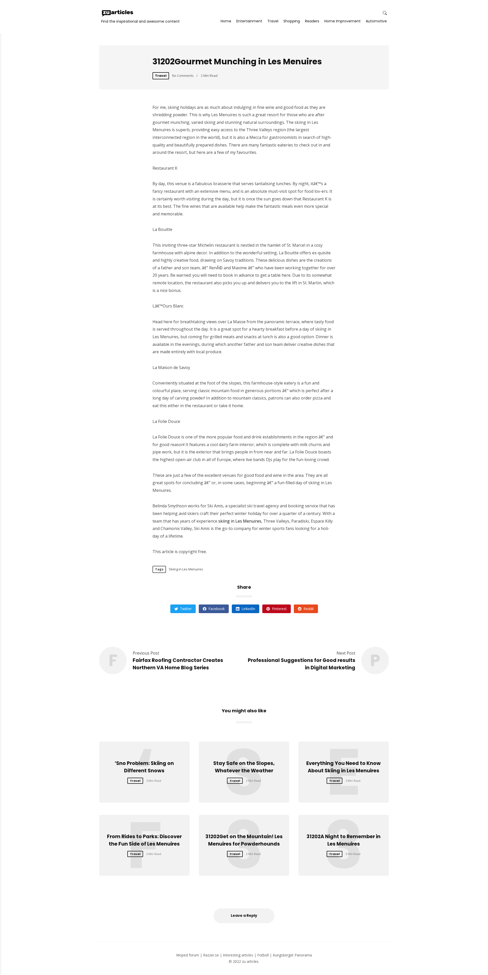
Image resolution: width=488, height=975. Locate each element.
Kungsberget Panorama (292, 955)
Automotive (376, 21)
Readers (312, 21)
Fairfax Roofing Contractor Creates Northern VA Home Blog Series (178, 664)
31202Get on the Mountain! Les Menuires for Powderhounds (244, 840)
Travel (272, 21)
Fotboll (263, 955)
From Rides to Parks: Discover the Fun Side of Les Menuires (144, 840)
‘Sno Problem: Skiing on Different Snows (144, 767)
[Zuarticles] (118, 13)
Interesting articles (238, 955)
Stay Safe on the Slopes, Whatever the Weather (244, 767)
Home (226, 21)
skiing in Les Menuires (239, 521)
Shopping (291, 21)
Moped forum (187, 955)
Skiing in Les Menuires (186, 569)
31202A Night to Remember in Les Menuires (343, 840)
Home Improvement (342, 21)
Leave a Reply (244, 915)
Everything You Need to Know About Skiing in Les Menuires (343, 767)
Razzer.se (211, 955)
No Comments (183, 75)
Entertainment (249, 21)
